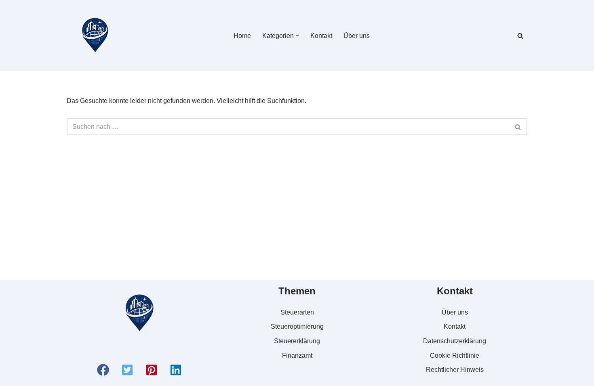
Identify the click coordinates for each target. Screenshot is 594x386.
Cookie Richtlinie (454, 355)
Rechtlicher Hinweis (455, 369)
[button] (297, 35)
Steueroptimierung (297, 326)
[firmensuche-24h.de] (95, 35)
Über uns (356, 35)
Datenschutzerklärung (454, 341)
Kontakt (321, 35)
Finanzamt (297, 355)
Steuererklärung (297, 341)
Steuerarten (297, 312)
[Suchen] (520, 36)
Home (242, 35)
